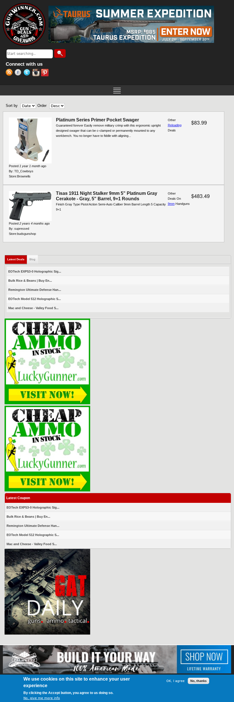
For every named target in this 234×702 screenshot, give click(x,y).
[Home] (24, 24)
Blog (32, 259)
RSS (10, 73)
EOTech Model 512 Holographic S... (34, 299)
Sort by (12, 105)
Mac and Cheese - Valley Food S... (33, 308)
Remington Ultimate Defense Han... (34, 289)
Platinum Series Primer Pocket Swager (97, 119)
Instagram (36, 73)
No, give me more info (41, 698)
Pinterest (45, 73)
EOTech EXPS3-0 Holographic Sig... (34, 271)
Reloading (174, 125)
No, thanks (198, 681)
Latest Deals (17, 259)
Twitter (27, 73)
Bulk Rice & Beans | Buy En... (30, 280)
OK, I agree (175, 681)
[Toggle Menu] (117, 90)
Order (42, 105)
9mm (171, 203)
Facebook (19, 73)
